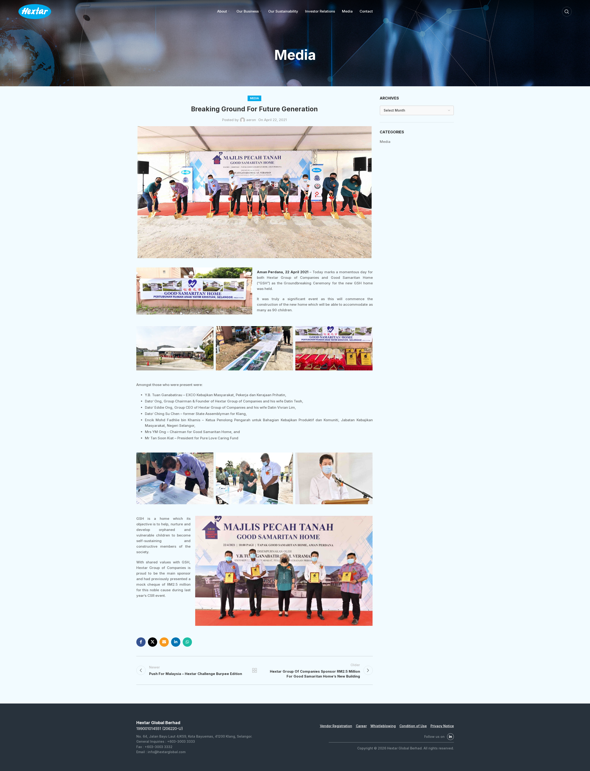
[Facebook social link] (141, 642)
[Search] (567, 11)
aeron (251, 120)
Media (254, 98)
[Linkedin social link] (175, 642)
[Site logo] (34, 11)
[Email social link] (164, 642)
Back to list (254, 670)
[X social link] (152, 642)
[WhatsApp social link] (187, 642)
